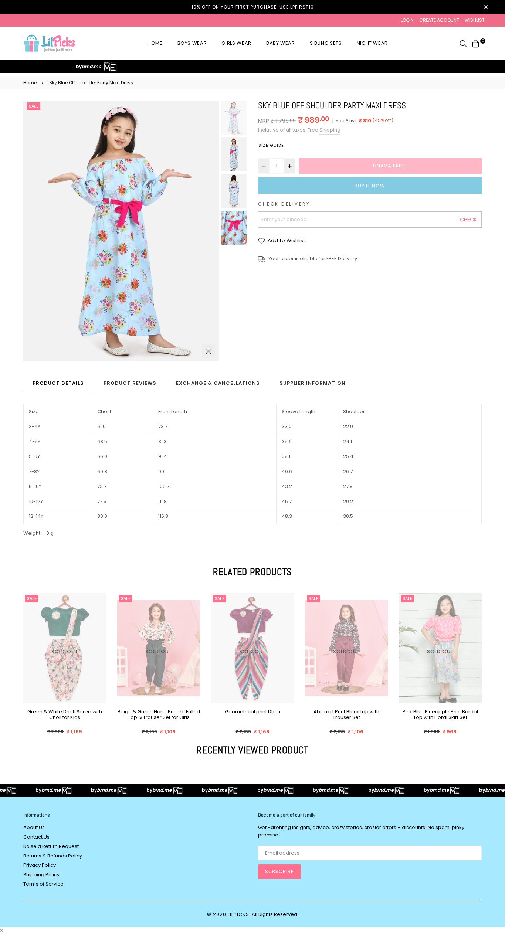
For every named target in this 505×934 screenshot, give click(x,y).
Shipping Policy (41, 874)
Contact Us (36, 836)
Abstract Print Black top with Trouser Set (252, 715)
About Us (34, 827)
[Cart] (475, 43)
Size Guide (271, 145)
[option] (121, 231)
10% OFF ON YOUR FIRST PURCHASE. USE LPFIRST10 (253, 7)
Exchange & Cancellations (218, 383)
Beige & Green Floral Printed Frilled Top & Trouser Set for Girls (65, 715)
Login (407, 20)
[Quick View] (97, 610)
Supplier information (312, 383)
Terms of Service (43, 883)
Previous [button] (32, 231)
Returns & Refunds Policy (52, 855)
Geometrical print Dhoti (158, 712)
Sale (33, 106)
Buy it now (370, 185)
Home (155, 43)
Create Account (439, 20)
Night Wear (372, 43)
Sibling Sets (326, 43)
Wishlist (475, 20)
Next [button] (209, 231)
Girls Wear (236, 43)
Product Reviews (130, 383)
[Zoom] (208, 350)
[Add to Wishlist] (97, 625)
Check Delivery (284, 204)
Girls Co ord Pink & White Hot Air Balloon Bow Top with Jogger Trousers (440, 717)
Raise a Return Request (51, 846)
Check (468, 219)
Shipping (329, 129)
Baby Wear (280, 43)
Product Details (58, 383)
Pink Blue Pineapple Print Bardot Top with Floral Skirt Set (346, 715)
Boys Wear (192, 43)
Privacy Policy (39, 865)
